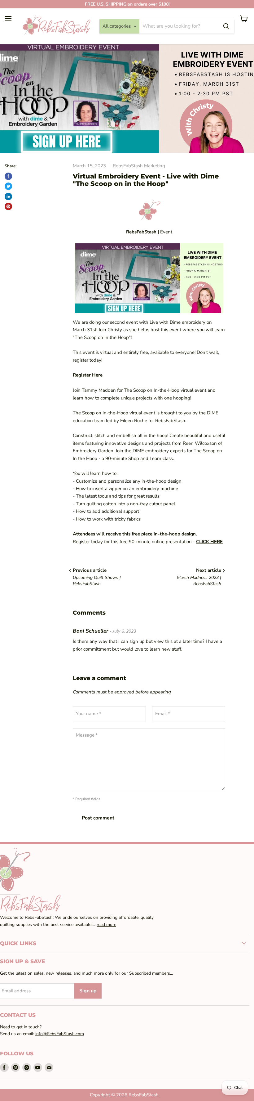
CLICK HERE (209, 542)
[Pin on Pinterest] (8, 206)
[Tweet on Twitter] (8, 186)
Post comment (98, 817)
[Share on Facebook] (8, 176)
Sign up (88, 990)
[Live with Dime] (149, 278)
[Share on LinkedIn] (8, 196)
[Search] (226, 26)
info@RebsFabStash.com (59, 1034)
